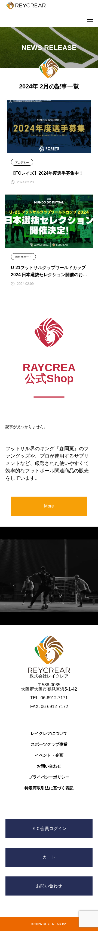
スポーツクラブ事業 (49, 744)
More (49, 506)
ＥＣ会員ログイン (49, 828)
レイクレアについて (49, 733)
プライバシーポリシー (49, 777)
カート (49, 857)
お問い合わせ (49, 766)
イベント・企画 (49, 755)
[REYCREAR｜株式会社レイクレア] (25, 5)
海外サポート (23, 256)
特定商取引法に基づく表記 (49, 788)
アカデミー (22, 162)
